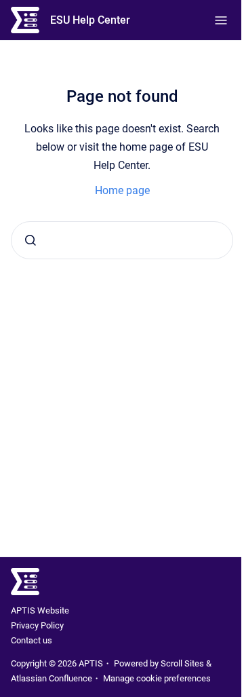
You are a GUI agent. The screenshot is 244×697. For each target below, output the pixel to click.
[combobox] (122, 240)
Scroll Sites (182, 663)
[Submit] (30, 240)
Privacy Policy (37, 625)
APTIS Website (40, 610)
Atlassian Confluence (51, 678)
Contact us (31, 640)
